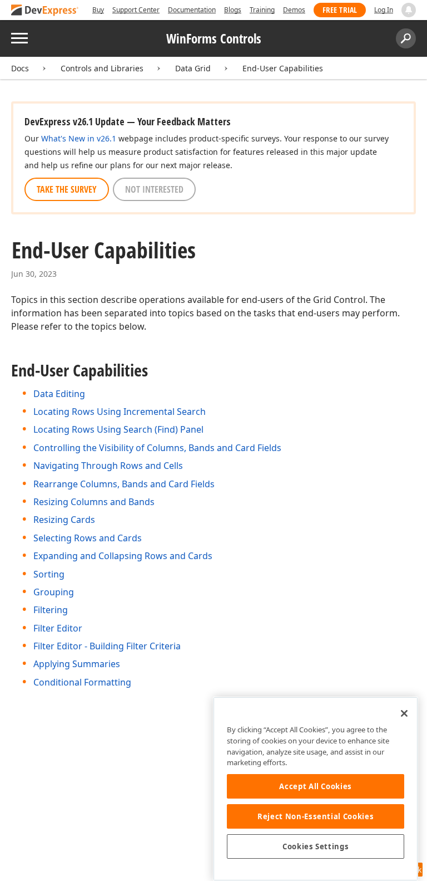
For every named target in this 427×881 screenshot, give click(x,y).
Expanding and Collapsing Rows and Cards (122, 556)
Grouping (53, 592)
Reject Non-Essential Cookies (315, 816)
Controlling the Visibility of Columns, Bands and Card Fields (157, 448)
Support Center (136, 9)
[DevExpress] (45, 11)
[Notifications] (408, 10)
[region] (315, 789)
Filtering (50, 610)
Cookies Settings (315, 846)
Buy (98, 9)
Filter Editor (57, 628)
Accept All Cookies (315, 786)
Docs (20, 68)
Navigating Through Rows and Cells (108, 465)
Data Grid (193, 68)
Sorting (48, 574)
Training (262, 9)
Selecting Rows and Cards (87, 538)
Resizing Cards (64, 519)
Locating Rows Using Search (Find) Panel (118, 429)
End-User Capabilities (282, 68)
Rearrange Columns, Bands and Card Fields (124, 484)
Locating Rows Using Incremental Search (119, 411)
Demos (294, 9)
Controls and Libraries (102, 68)
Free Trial (339, 9)
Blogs (232, 9)
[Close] (404, 713)
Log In (383, 9)
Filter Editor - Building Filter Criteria (107, 646)
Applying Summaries (76, 664)
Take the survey (67, 189)
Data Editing (59, 394)
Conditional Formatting (82, 682)
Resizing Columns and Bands (94, 502)
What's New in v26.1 (78, 138)
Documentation (192, 9)
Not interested (154, 189)
